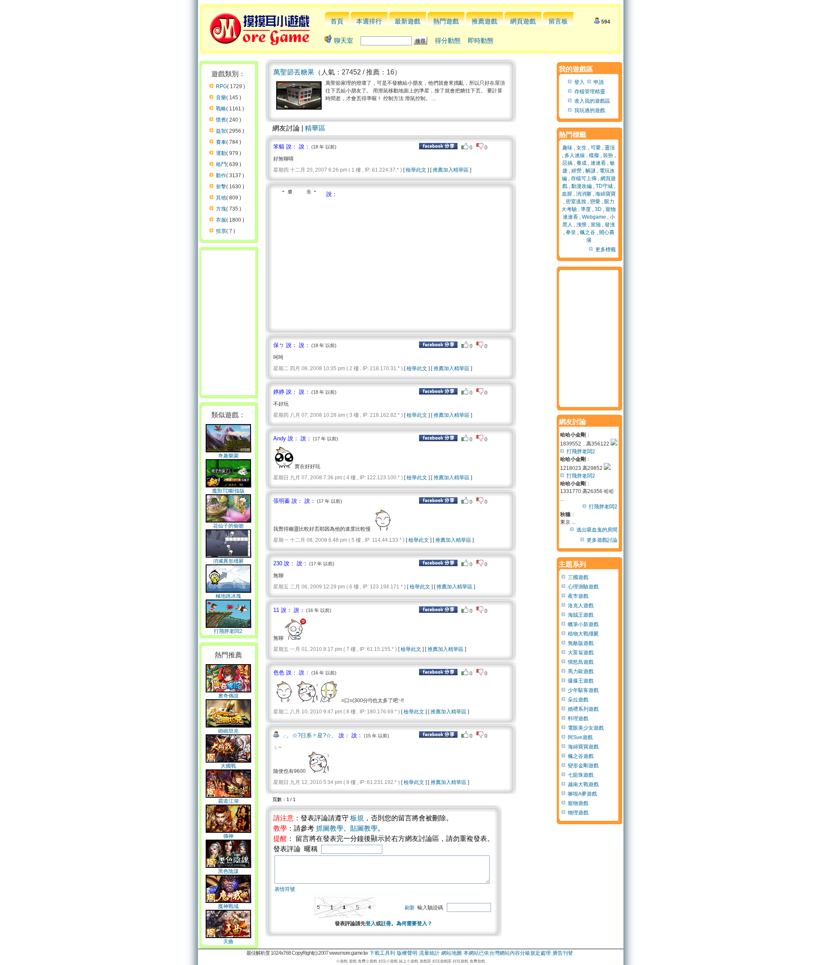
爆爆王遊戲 (581, 681)
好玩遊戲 (460, 961)
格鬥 (221, 164)
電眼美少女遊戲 (586, 728)
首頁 (337, 21)
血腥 (567, 194)
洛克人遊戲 (581, 606)
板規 (357, 818)
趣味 (567, 148)
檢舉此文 (416, 170)
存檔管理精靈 (589, 92)
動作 (221, 175)
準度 (586, 209)
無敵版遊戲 (581, 643)
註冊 (386, 923)
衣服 (221, 220)
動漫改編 (581, 186)
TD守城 (604, 186)
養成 (581, 163)
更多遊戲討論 (602, 540)
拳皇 (571, 232)
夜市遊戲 (578, 596)
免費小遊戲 (367, 961)
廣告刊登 (562, 953)
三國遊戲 (578, 577)
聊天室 (343, 40)
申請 (599, 82)
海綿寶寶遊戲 (583, 747)
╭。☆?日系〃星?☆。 (309, 735)
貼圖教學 (364, 828)
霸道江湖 (228, 801)
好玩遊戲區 (442, 961)
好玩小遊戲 (388, 961)
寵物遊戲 (578, 803)
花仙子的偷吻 (228, 526)
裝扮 (608, 155)
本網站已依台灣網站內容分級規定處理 (507, 953)
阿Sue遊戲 (580, 737)
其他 (221, 198)
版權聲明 (407, 953)
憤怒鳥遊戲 (581, 662)
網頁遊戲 (523, 21)
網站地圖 (451, 953)
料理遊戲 (578, 719)
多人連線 (574, 155)
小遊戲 (342, 961)
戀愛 (595, 202)
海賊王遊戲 (581, 615)
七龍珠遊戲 (581, 775)
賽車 (221, 142)
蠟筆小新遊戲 (583, 624)
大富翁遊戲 (581, 653)
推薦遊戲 (484, 21)
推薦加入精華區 (451, 170)
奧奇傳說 (228, 696)
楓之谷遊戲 (581, 756)
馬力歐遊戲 (581, 671)
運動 (221, 153)
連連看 (598, 163)
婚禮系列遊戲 (583, 709)
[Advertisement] (345, 262)
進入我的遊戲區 (592, 101)
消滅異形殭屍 (228, 561)
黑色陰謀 (228, 871)
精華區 (315, 128)
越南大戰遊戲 (583, 784)
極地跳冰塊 (228, 596)
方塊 (221, 209)
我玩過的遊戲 (589, 110)
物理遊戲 (578, 813)
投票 (221, 231)
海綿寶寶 (605, 194)
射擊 (221, 187)
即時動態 (480, 40)
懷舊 (221, 120)
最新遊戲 (407, 21)
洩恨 (581, 225)
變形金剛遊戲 (583, 766)
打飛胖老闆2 (228, 631)
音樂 (221, 98)
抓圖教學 (329, 828)
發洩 (610, 225)
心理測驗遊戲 (583, 587)
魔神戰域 (228, 906)
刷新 (410, 908)
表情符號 (285, 889)
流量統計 (429, 953)
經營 (576, 171)
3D (598, 209)
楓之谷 (587, 232)
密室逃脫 (576, 202)
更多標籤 (605, 249)
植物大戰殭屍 (583, 634)
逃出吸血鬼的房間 (596, 530)
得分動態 (448, 40)
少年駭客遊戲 (583, 690)
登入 (371, 923)
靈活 (610, 148)
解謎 (590, 171)
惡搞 (567, 163)
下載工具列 (382, 953)
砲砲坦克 (228, 731)
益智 (221, 131)
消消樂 (583, 194)
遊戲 (353, 961)
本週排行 (369, 21)
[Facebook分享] (438, 148)
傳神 (228, 836)
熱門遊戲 (446, 21)
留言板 (558, 21)
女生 (581, 148)
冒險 (596, 225)
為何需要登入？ (414, 923)
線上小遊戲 (408, 961)
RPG (221, 86)
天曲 (228, 941)
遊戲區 (425, 961)
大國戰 (228, 766)
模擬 (594, 155)
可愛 (596, 148)
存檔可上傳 (584, 178)
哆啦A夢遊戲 (582, 794)
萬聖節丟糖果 (293, 72)
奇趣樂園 (228, 456)
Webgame (594, 217)
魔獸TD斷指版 (228, 491)
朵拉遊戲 (578, 700)
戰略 (221, 109)
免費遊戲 (477, 961)
